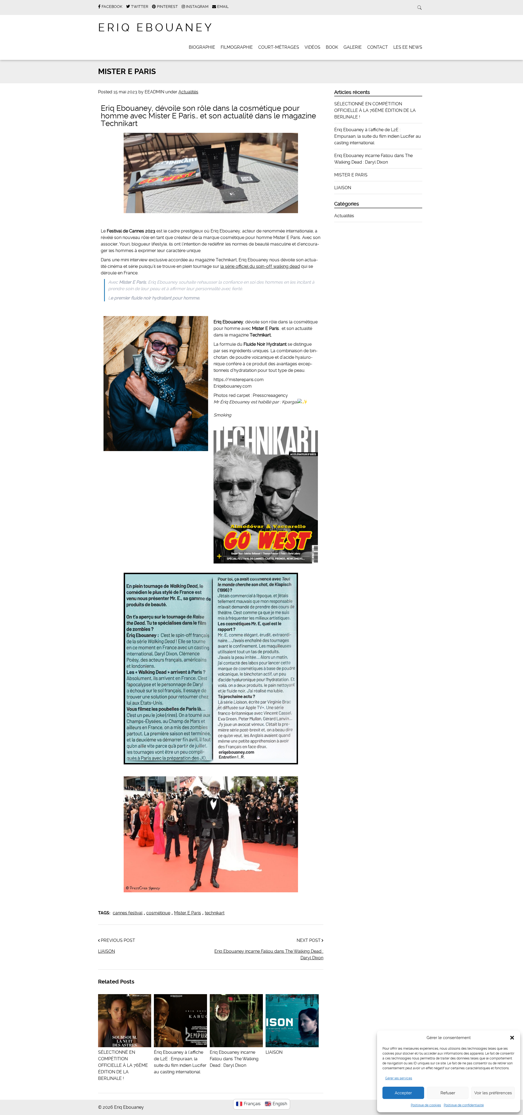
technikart (214, 912)
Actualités (188, 91)
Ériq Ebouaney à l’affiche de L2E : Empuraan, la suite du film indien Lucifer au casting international (180, 1062)
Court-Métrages (278, 47)
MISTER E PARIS (350, 174)
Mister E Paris (187, 912)
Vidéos (312, 47)
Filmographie (237, 47)
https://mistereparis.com (239, 379)
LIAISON (106, 951)
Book (332, 47)
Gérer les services (398, 1078)
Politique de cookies (426, 1105)
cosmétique (158, 912)
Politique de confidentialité (464, 1105)
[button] (512, 1037)
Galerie (352, 47)
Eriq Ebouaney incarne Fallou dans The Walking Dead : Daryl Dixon (268, 954)
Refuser (447, 1093)
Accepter (403, 1093)
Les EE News (407, 47)
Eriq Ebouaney (156, 27)
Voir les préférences (493, 1093)
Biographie (202, 47)
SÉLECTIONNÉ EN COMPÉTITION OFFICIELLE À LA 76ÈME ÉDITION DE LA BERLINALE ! (375, 110)
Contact (377, 47)
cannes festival (127, 912)
